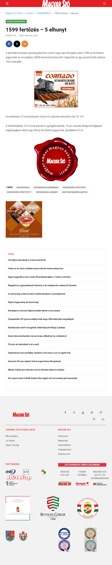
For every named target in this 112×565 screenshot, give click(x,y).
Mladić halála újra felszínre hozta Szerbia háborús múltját (36, 370)
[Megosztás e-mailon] (24, 44)
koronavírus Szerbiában (46, 187)
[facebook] (65, 412)
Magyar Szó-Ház (64, 473)
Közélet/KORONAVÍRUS (16, 21)
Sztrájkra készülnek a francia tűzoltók (27, 260)
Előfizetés (63, 436)
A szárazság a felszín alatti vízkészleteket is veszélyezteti (36, 294)
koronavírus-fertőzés (74, 187)
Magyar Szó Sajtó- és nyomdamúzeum (99, 475)
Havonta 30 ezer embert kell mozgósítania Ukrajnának (34, 361)
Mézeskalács (12, 436)
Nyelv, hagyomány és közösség (23, 302)
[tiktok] (92, 412)
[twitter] (74, 412)
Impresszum (64, 454)
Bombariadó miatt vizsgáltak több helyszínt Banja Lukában (36, 327)
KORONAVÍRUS (44, 13)
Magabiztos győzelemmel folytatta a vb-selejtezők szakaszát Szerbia (42, 285)
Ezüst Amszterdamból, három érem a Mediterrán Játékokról (37, 336)
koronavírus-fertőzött (19, 192)
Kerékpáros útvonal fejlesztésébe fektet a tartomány (34, 310)
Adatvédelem (64, 445)
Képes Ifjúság (12, 445)
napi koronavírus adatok (74, 192)
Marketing (63, 440)
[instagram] (100, 412)
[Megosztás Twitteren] (17, 44)
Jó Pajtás (10, 440)
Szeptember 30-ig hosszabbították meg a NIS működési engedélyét (41, 319)
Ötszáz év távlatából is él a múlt (23, 344)
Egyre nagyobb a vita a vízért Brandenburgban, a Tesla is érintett (39, 277)
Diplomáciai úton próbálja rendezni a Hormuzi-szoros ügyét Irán (39, 353)
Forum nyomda (82, 473)
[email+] (103, 419)
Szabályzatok (64, 449)
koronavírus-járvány (47, 192)
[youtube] (83, 412)
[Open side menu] (7, 3)
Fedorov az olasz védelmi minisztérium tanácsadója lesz (35, 268)
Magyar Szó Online (14, 13)
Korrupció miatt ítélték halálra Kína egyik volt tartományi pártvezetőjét (42, 378)
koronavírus (23, 187)
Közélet (30, 13)
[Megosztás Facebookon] (9, 44)
